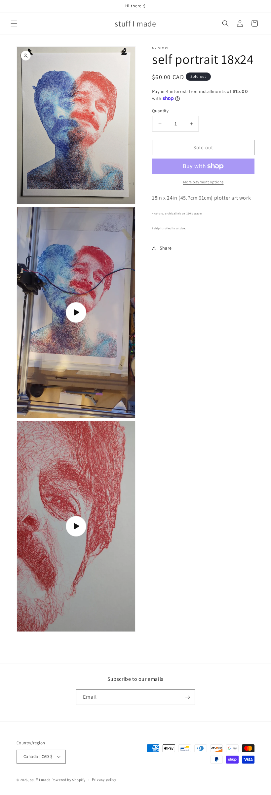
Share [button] (166, 248)
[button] (14, 23)
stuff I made (40, 779)
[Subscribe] (187, 697)
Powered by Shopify (69, 779)
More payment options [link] (203, 181)
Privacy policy (104, 779)
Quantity (160, 111)
